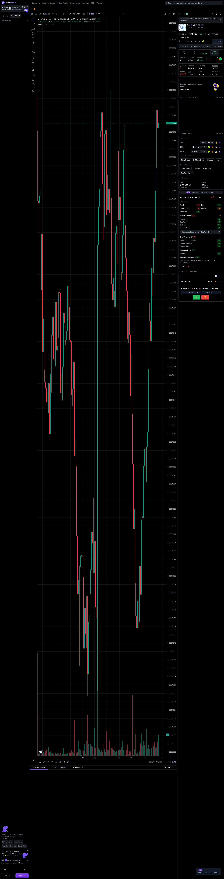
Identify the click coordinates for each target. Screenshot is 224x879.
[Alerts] (15, 869)
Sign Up (22, 875)
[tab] (39, 767)
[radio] (210, 281)
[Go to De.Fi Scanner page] (192, 237)
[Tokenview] (220, 142)
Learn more (184, 90)
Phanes (210, 160)
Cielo (218, 160)
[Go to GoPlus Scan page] (191, 216)
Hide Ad (218, 98)
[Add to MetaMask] (212, 147)
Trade (216, 41)
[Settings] (24, 869)
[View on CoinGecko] (203, 41)
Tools (99, 3)
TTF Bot (197, 169)
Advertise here (184, 134)
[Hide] (220, 197)
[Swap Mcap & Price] (179, 37)
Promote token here (186, 98)
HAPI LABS (207, 169)
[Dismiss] (27, 7)
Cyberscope (185, 169)
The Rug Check (186, 173)
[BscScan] (216, 142)
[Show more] (220, 215)
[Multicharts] (5, 869)
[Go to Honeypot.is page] (190, 250)
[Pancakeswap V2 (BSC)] (187, 14)
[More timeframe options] (221, 53)
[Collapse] (26, 2)
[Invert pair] (202, 25)
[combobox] (194, 3)
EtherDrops (185, 160)
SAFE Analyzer (198, 160)
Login (7, 876)
